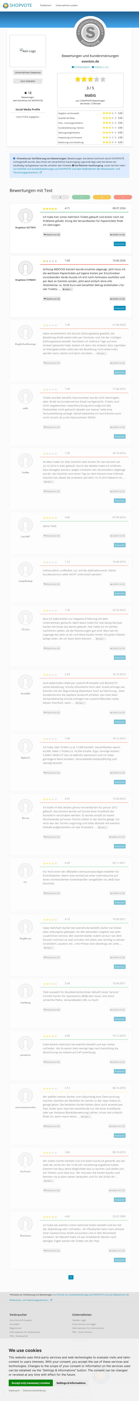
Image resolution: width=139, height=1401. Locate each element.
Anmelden (15, 1324)
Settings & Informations (71, 1382)
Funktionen (45, 5)
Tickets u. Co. (101, 67)
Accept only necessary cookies (31, 1382)
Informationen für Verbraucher (25, 1332)
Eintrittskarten (82, 67)
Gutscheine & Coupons (21, 1320)
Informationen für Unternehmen (88, 1328)
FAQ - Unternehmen (82, 1332)
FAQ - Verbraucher (19, 1336)
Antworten (120, 244)
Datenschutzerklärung (34, 1390)
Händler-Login (79, 1320)
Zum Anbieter (27, 81)
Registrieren (16, 1328)
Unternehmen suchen (67, 5)
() (118, 234)
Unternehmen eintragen (84, 1324)
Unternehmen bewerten (28, 72)
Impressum (14, 1390)
